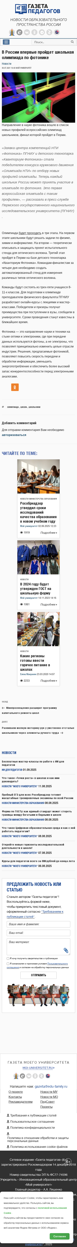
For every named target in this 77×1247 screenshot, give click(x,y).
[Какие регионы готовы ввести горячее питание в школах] (38, 645)
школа (23, 407)
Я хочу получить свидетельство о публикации (34, 958)
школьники (34, 407)
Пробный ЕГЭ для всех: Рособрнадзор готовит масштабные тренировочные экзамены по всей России (37, 796)
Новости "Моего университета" (20, 786)
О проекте (16, 1092)
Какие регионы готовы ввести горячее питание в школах (35, 663)
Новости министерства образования (38, 499)
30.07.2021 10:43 (8, 68)
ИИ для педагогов (12, 770)
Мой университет (29, 526)
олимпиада (13, 407)
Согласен (59, 1236)
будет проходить (30, 233)
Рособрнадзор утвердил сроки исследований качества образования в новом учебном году (38, 512)
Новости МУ (49, 1092)
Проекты (46, 1107)
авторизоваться (14, 435)
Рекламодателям (21, 1102)
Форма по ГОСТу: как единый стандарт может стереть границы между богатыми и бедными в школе (37, 813)
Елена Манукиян (28, 674)
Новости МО (49, 1097)
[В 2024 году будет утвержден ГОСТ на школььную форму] (38, 573)
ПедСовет (47, 1102)
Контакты (15, 1097)
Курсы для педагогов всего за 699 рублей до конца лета (38, 861)
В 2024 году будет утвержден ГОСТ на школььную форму (35, 588)
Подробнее (48, 532)
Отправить (38, 975)
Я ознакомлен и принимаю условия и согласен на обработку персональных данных (38, 965)
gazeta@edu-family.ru (51, 1086)
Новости (6, 63)
